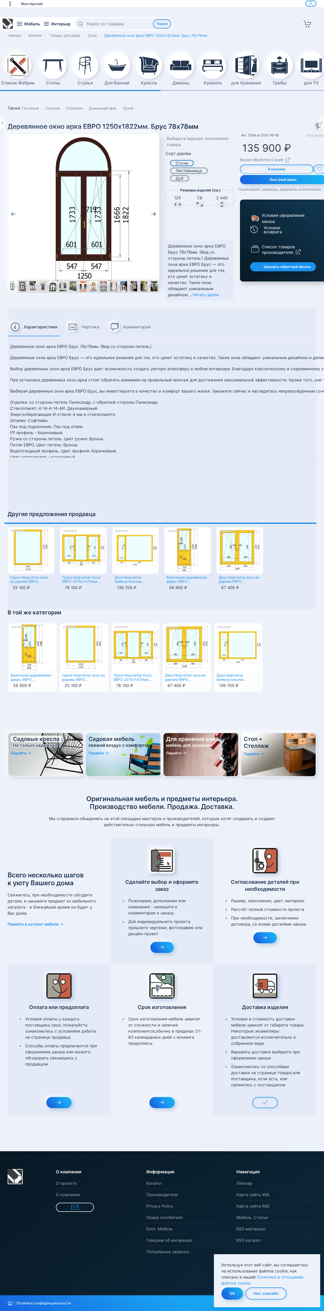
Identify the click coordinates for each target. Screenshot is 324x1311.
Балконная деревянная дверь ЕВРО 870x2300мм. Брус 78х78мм (187, 579)
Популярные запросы (167, 1251)
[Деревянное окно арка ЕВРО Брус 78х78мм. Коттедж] (32, 286)
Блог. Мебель (159, 1228)
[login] (310, 4)
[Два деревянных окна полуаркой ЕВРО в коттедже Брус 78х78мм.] (144, 286)
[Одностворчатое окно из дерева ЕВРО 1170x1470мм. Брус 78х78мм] (31, 550)
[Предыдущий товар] (2, 122)
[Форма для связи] (75, 1207)
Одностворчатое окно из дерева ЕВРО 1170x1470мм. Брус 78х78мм (29, 579)
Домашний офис (103, 108)
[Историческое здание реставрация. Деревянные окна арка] (113, 286)
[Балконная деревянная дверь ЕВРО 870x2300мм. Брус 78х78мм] (187, 550)
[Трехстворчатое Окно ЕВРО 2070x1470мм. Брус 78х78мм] (83, 550)
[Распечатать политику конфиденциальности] (10, 1303)
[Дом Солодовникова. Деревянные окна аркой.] (103, 286)
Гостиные (30, 108)
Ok (232, 1293)
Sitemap (244, 1183)
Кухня (128, 108)
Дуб (179, 178)
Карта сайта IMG (253, 1206)
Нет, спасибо (266, 1293)
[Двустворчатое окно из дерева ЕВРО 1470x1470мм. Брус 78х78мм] (239, 550)
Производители (162, 1194)
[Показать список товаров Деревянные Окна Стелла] (255, 248)
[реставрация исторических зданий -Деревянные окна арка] (123, 286)
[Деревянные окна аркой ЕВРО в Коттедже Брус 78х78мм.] (52, 286)
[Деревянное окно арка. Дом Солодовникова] (83, 286)
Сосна (182, 163)
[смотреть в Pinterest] (318, 126)
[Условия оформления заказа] (254, 218)
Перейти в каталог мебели (33, 924)
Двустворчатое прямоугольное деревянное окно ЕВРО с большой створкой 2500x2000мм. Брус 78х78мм (134, 579)
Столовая (74, 108)
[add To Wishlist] (27, 704)
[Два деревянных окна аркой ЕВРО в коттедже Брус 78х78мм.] (63, 286)
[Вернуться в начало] (8, 24)
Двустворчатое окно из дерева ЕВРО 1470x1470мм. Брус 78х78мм (239, 579)
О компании (68, 1194)
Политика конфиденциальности (43, 1303)
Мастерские (32, 4)
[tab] (34, 327)
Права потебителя (164, 1217)
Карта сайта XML (253, 1194)
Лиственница (189, 170)
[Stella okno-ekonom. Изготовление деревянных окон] (73, 286)
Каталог (154, 1183)
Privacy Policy (159, 1206)
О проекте (66, 1183)
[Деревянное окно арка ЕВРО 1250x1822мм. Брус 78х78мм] (22, 286)
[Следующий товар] (321, 122)
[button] (13, 3)
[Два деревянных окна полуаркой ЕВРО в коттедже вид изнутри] (154, 286)
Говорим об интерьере (169, 1240)
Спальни (52, 108)
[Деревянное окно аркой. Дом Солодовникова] (93, 286)
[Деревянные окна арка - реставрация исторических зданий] (133, 286)
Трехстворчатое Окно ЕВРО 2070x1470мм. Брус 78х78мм (81, 579)
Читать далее (205, 294)
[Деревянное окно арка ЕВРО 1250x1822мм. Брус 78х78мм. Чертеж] (83, 208)
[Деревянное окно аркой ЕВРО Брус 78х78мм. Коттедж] (42, 286)
